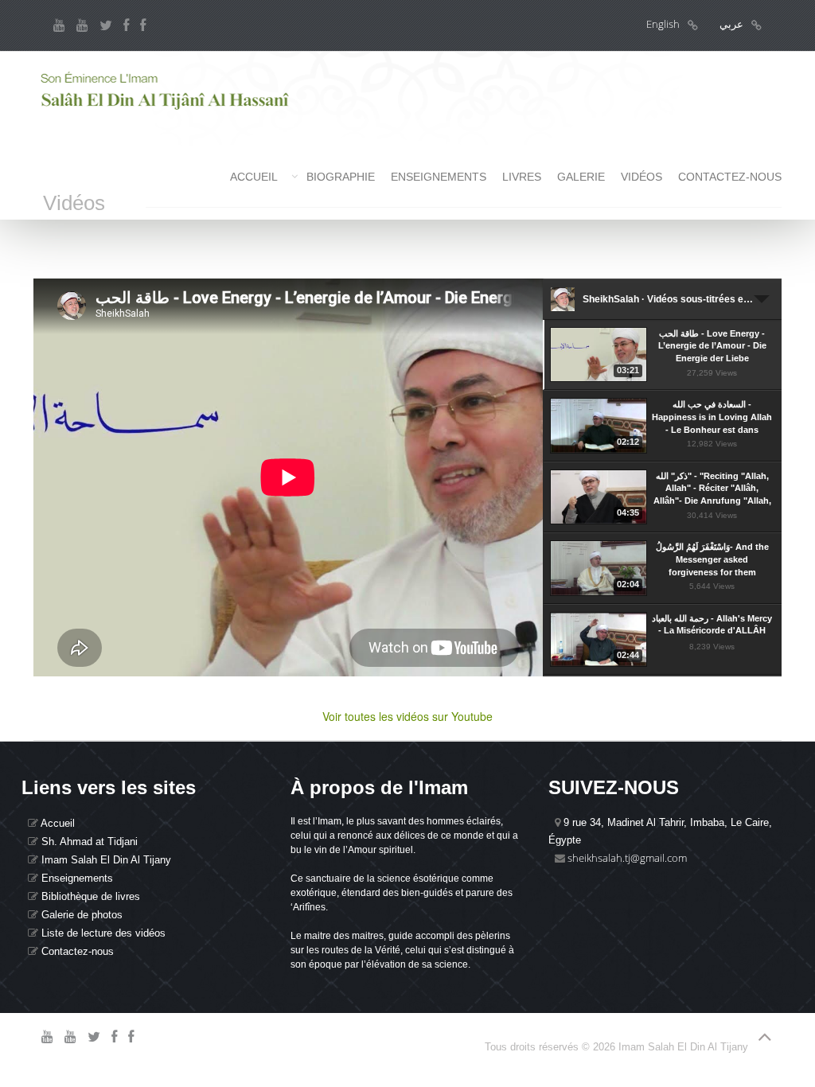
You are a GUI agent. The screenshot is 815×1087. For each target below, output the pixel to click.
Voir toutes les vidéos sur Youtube (407, 716)
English (663, 24)
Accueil (254, 176)
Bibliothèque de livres (89, 896)
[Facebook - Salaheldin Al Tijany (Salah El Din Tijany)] (126, 25)
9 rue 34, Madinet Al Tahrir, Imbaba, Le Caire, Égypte (660, 831)
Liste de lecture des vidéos (102, 933)
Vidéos (641, 176)
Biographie (340, 176)
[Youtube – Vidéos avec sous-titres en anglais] (82, 25)
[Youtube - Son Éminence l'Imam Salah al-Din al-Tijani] (59, 25)
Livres (521, 176)
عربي (731, 24)
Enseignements (438, 176)
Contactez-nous (730, 176)
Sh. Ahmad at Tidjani (88, 841)
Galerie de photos (80, 915)
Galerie (581, 176)
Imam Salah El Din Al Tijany (104, 860)
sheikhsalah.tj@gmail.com (627, 858)
